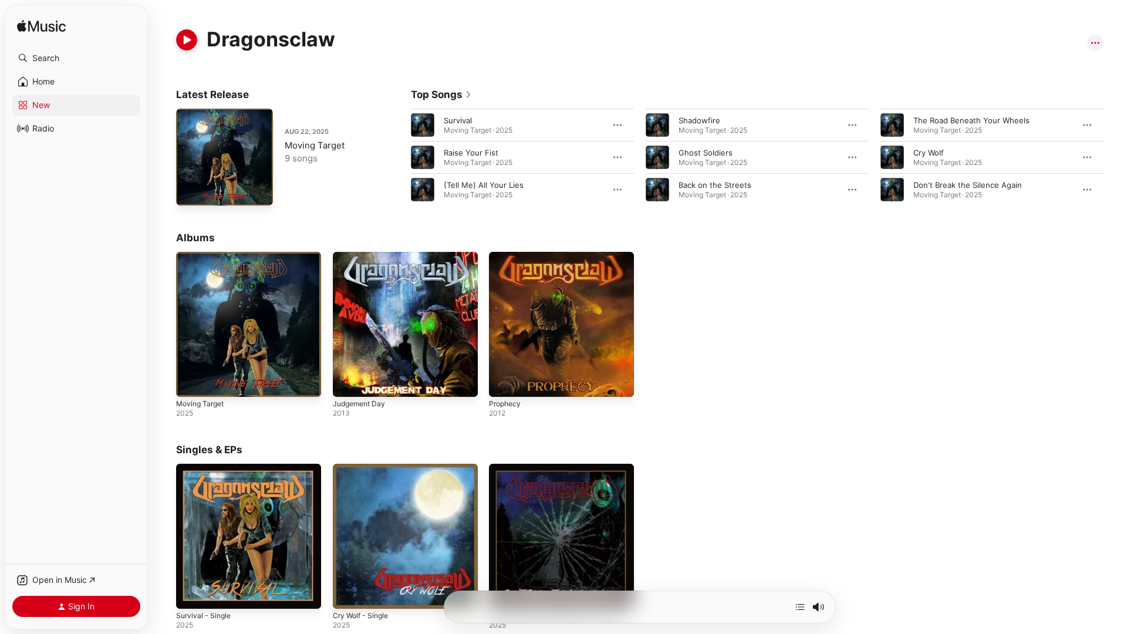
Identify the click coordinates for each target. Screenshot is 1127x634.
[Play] (186, 39)
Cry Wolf (928, 152)
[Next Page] (1115, 157)
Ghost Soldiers (706, 152)
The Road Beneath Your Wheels (971, 120)
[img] (41, 26)
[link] (441, 94)
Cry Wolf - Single (363, 468)
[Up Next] (800, 607)
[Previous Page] (399, 157)
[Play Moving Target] (191, 191)
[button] (76, 58)
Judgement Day (361, 256)
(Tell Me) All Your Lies (484, 185)
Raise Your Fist (471, 152)
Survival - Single (205, 468)
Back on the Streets (715, 185)
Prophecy (506, 256)
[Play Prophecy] (503, 382)
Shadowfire (699, 120)
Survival (458, 120)
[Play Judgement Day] (347, 382)
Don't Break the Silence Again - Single (558, 468)
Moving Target (315, 145)
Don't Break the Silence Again (967, 185)
